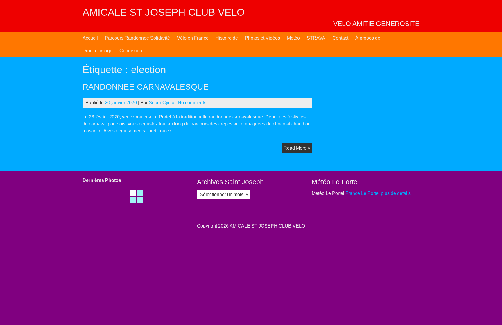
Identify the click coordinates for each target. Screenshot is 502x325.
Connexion (130, 50)
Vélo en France (193, 37)
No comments (192, 102)
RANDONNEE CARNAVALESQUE (146, 86)
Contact (340, 37)
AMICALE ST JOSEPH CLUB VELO (164, 12)
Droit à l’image (97, 50)
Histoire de (227, 37)
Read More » (298, 149)
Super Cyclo (161, 102)
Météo (293, 37)
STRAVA (316, 37)
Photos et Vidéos (262, 37)
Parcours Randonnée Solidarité (137, 37)
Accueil (90, 37)
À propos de (367, 37)
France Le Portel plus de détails (378, 193)
